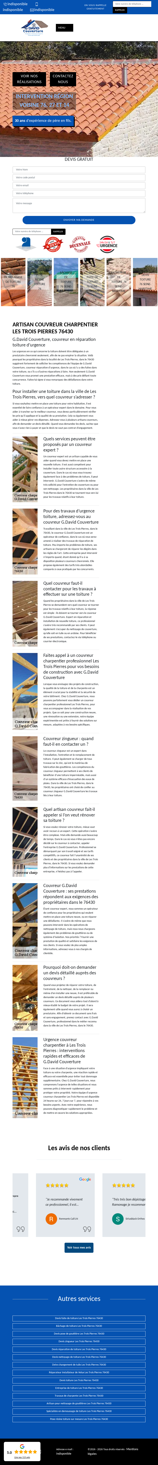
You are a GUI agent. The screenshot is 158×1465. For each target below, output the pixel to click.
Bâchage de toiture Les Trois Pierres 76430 (79, 1326)
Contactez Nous (63, 79)
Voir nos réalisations (29, 79)
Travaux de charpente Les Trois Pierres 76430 (79, 1395)
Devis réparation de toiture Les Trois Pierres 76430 (79, 1349)
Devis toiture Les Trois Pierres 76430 (79, 1380)
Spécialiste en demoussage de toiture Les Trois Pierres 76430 (79, 1411)
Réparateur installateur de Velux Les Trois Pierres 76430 (79, 1372)
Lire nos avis (22, 1457)
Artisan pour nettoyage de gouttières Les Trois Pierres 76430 (79, 1403)
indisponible (18, 4)
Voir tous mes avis (79, 1247)
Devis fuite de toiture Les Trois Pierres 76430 (79, 1318)
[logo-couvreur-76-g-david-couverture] (35, 27)
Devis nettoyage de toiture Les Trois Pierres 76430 (79, 1357)
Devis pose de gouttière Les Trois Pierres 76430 (79, 1333)
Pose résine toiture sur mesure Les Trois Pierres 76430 (79, 1419)
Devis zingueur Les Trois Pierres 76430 (79, 1341)
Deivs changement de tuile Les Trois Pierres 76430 (79, 1364)
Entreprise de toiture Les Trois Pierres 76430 (79, 1388)
